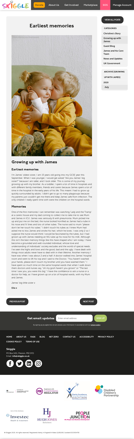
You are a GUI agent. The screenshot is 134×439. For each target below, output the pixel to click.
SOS (105, 4)
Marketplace (90, 4)
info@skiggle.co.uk (20, 356)
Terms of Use (33, 341)
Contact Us (69, 337)
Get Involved (71, 4)
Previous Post (17, 301)
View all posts (112, 19)
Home (9, 337)
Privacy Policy (106, 337)
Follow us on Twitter (20, 364)
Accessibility (87, 337)
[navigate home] (15, 5)
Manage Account (122, 4)
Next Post (88, 301)
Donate (39, 4)
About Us (54, 4)
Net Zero (54, 337)
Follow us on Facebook (10, 364)
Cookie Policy (14, 341)
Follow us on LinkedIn (29, 364)
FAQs (32, 337)
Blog (42, 337)
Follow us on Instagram (39, 364)
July (107, 87)
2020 (106, 82)
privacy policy (95, 325)
